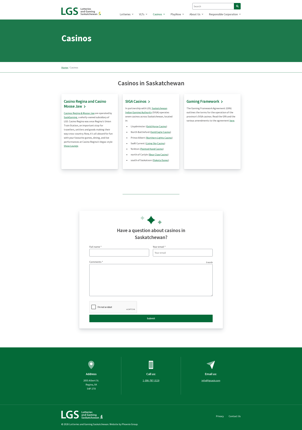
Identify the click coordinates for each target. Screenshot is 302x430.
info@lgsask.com (210, 380)
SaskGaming (70, 117)
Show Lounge (71, 145)
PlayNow (176, 14)
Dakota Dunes (160, 160)
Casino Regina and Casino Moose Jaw (85, 104)
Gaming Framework (203, 101)
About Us (195, 14)
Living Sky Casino (155, 143)
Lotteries (125, 14)
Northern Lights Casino (159, 137)
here (231, 120)
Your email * (159, 246)
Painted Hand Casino (152, 148)
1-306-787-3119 (151, 380)
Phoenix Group (130, 424)
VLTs (141, 14)
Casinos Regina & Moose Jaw (79, 113)
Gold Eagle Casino (160, 132)
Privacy (220, 416)
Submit (151, 318)
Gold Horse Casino (156, 126)
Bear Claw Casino (158, 154)
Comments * (96, 261)
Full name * (95, 246)
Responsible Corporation (223, 14)
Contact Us (235, 416)
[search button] (237, 6)
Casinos (157, 14)
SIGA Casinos (135, 101)
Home (64, 67)
